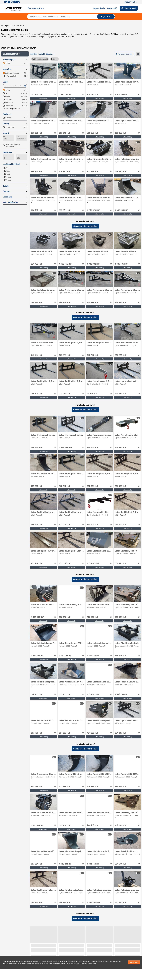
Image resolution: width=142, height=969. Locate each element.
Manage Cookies (63, 963)
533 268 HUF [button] (36, 787)
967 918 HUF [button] (64, 133)
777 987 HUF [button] (36, 486)
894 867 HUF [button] (64, 733)
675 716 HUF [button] (36, 94)
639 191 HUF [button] (64, 694)
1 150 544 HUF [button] (65, 656)
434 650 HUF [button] (92, 733)
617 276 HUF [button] (92, 172)
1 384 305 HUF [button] (121, 264)
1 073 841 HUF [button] (65, 448)
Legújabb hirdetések (11, 164)
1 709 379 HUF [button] (93, 210)
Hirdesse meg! (130, 8)
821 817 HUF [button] (120, 733)
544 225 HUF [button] (120, 656)
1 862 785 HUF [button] (37, 656)
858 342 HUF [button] (64, 617)
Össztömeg (7, 197)
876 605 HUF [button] (36, 133)
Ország (6, 124)
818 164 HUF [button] (92, 787)
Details (6, 186)
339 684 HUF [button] (120, 787)
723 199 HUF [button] (92, 303)
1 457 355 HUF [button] (121, 210)
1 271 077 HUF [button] (93, 563)
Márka (5, 82)
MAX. (18, 136)
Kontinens (7, 114)
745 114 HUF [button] (64, 303)
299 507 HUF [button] (92, 133)
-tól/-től (5, 155)
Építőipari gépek (12, 25)
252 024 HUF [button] (92, 486)
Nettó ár (6, 133)
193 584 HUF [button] (64, 563)
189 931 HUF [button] (120, 617)
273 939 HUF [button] (64, 355)
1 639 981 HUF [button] (37, 825)
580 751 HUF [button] (36, 694)
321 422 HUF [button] (36, 264)
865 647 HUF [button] (92, 448)
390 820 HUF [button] (120, 133)
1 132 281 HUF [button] (65, 864)
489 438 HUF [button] (120, 394)
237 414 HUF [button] (36, 563)
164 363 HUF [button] (36, 303)
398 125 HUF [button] (120, 563)
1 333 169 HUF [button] (93, 864)
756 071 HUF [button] (92, 94)
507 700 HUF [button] (120, 355)
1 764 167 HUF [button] (93, 656)
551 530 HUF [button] (120, 903)
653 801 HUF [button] (64, 210)
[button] (15, 53)
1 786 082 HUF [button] (93, 264)
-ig (17, 155)
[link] (43, 71)
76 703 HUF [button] (92, 394)
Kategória (7, 69)
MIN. (4, 136)
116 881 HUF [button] (120, 448)
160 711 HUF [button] (120, 825)
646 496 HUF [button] (36, 525)
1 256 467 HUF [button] (93, 903)
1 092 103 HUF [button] (121, 694)
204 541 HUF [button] (120, 864)
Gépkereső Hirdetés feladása (85, 226)
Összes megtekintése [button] (11, 108)
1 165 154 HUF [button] (65, 264)
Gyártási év (7, 152)
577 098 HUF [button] (64, 525)
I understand (134, 962)
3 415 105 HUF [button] (65, 94)
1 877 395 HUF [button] (121, 94)
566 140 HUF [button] (36, 448)
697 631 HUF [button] (36, 864)
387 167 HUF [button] (64, 825)
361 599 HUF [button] (92, 525)
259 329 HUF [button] (36, 394)
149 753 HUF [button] (36, 903)
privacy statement (81, 963)
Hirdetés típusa (9, 60)
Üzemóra (6, 191)
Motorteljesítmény (10, 202)
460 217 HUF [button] (92, 355)
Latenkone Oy (43, 98)
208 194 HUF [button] (120, 486)
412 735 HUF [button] (64, 787)
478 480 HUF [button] (120, 172)
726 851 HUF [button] (64, 172)
